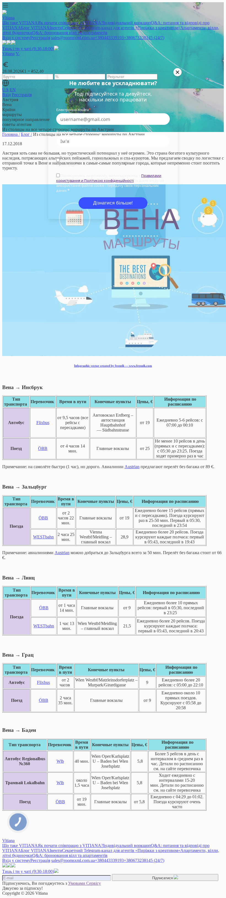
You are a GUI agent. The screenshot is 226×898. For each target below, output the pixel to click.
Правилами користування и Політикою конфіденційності (108, 178)
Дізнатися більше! (113, 203)
